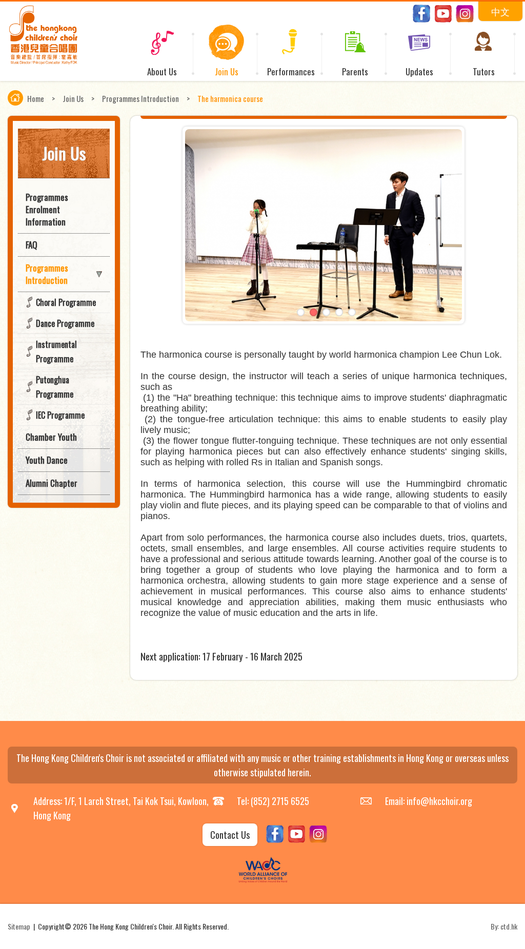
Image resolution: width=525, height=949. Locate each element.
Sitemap (19, 926)
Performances (291, 71)
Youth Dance (47, 459)
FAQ (31, 244)
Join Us (226, 71)
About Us (162, 71)
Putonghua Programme (54, 387)
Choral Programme (66, 302)
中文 (500, 11)
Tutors (484, 71)
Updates (419, 71)
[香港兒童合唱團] (43, 62)
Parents (355, 71)
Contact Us (230, 834)
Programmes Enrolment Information (47, 209)
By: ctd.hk (504, 926)
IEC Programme (60, 415)
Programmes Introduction (140, 98)
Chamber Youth (51, 436)
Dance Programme (65, 323)
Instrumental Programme (56, 351)
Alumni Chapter (51, 483)
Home (35, 98)
